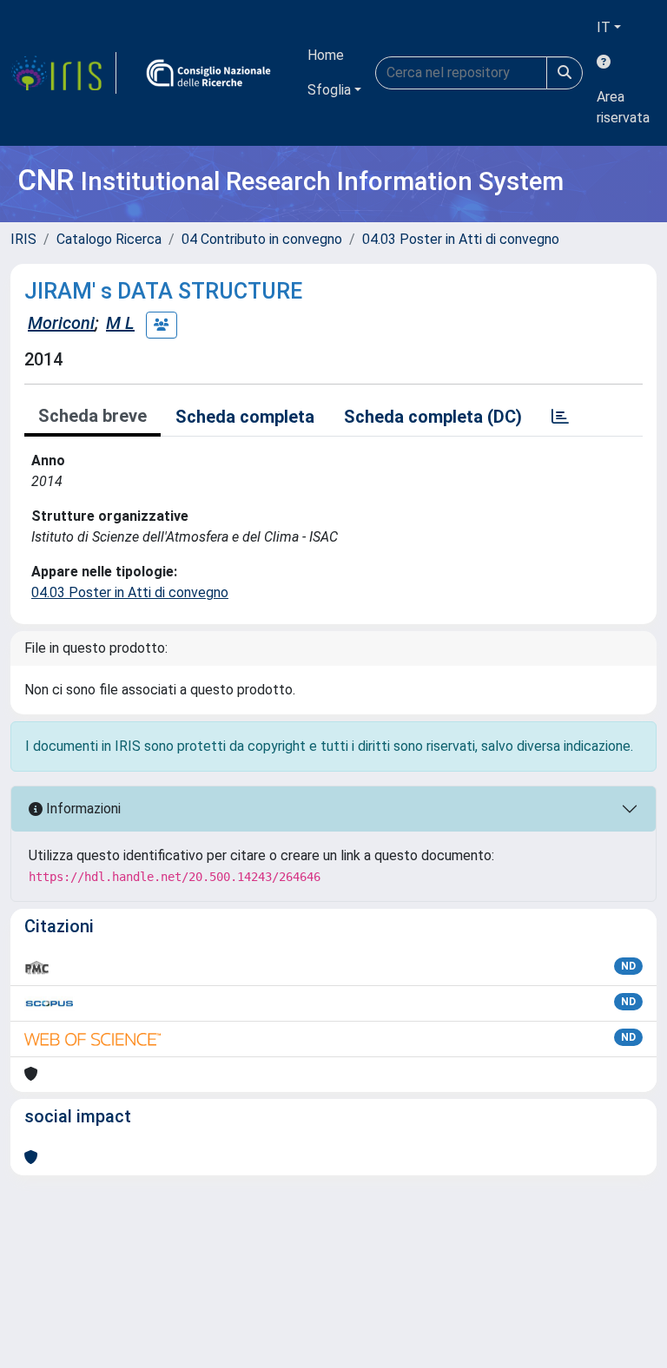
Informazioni (82, 808)
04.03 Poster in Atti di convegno (460, 239)
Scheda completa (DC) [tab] (433, 416)
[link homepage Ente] (208, 73)
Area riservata (623, 107)
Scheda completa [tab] (244, 416)
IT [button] (604, 27)
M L (120, 322)
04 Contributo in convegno (262, 239)
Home (325, 55)
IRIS (23, 239)
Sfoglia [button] (329, 90)
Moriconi (61, 322)
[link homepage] (63, 73)
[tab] (560, 416)
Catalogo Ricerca (109, 239)
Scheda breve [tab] (92, 415)
